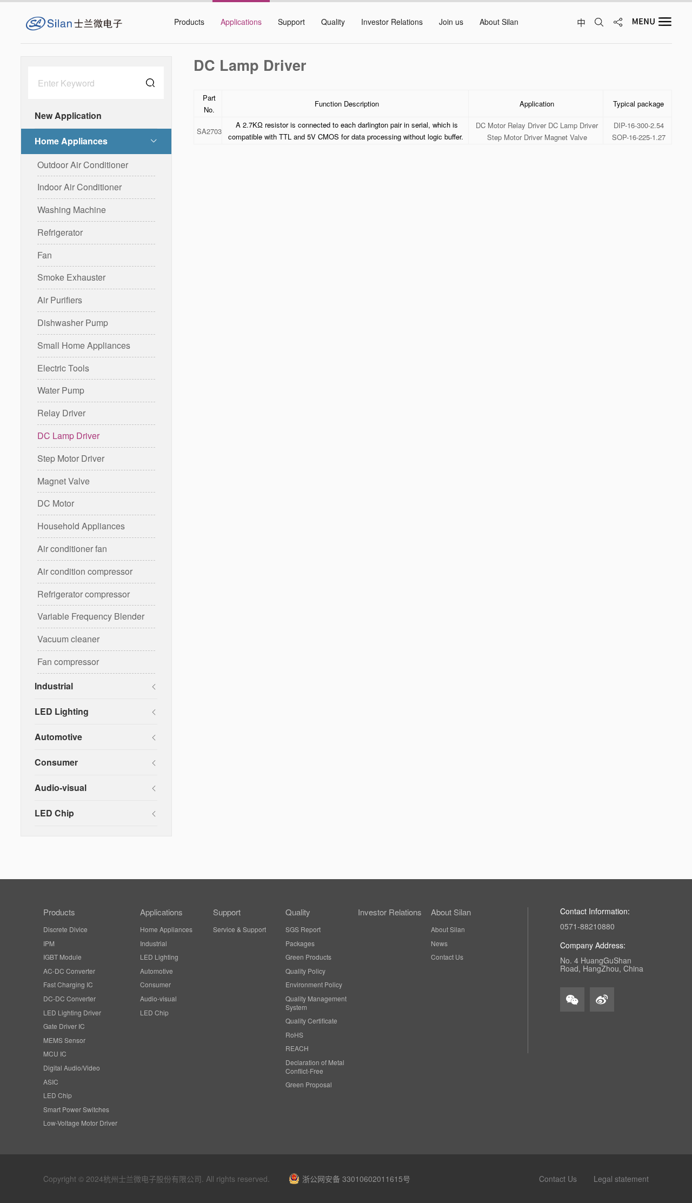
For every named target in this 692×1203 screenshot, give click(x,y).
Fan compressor (68, 661)
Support (227, 912)
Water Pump (60, 390)
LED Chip (54, 813)
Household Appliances (81, 526)
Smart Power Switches (76, 1109)
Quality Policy (305, 971)
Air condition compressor (84, 571)
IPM (49, 943)
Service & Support (239, 929)
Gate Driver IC (64, 1026)
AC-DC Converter (69, 971)
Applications (161, 912)
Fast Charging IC (68, 984)
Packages (300, 943)
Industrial (54, 686)
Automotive (58, 736)
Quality (297, 912)
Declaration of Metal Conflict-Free (314, 1066)
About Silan (451, 912)
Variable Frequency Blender (90, 616)
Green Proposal (308, 1084)
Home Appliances (71, 141)
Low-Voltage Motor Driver (80, 1123)
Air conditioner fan (72, 548)
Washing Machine (71, 209)
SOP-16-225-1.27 (639, 137)
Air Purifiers (59, 300)
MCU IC (54, 1053)
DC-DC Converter (69, 998)
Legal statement (621, 1178)
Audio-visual (60, 787)
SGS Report (303, 929)
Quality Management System (316, 1002)
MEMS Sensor (64, 1040)
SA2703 (209, 131)
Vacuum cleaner (68, 639)
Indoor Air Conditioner (79, 187)
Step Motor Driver (70, 458)
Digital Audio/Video (71, 1068)
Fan (44, 255)
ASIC (50, 1082)
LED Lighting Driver (72, 1012)
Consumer (56, 762)
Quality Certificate (311, 1020)
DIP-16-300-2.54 (639, 125)
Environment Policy (313, 984)
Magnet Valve (63, 481)
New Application (68, 115)
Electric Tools (63, 368)
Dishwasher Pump (72, 322)
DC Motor (55, 503)
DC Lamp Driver (68, 435)
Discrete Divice (65, 929)
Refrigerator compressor (83, 594)
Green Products (308, 957)
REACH (297, 1048)
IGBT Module (62, 957)
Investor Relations (390, 912)
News (439, 943)
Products (59, 912)
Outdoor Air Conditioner (82, 164)
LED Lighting (62, 711)
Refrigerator (60, 232)
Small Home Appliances (83, 345)
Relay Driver (61, 413)
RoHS (294, 1035)
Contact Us (447, 957)
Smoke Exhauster (71, 277)
